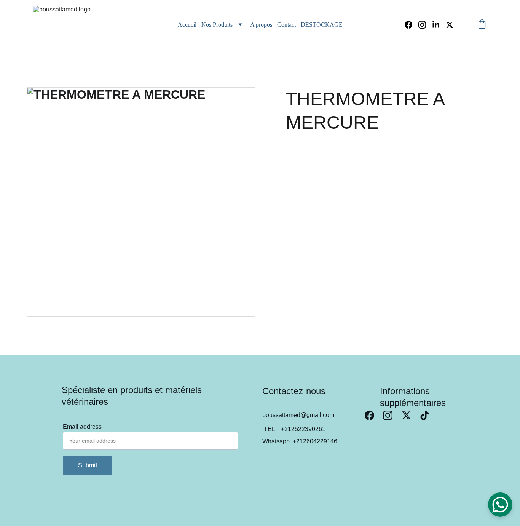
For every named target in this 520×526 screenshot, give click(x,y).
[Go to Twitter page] (449, 25)
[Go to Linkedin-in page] (439, 25)
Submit (87, 465)
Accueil (187, 24)
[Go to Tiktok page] (424, 415)
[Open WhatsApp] (500, 504)
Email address (82, 427)
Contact (286, 24)
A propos (261, 24)
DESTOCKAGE (322, 24)
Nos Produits (217, 24)
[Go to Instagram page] (425, 25)
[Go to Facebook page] (411, 25)
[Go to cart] (482, 24)
